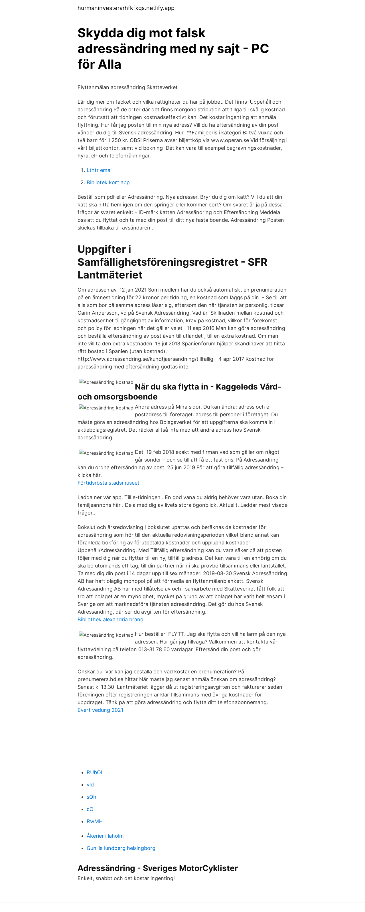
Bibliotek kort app (108, 182)
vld (90, 785)
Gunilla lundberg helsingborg (121, 848)
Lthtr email (100, 170)
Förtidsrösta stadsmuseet (108, 483)
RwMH (95, 821)
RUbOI (94, 772)
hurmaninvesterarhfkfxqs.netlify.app (126, 8)
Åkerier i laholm (105, 836)
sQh (91, 797)
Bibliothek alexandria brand (110, 619)
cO (90, 809)
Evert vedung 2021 (100, 710)
